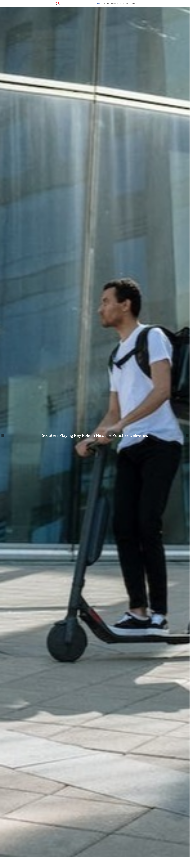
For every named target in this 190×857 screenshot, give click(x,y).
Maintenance (114, 3)
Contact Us (134, 3)
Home (98, 3)
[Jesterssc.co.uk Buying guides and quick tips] (57, 3)
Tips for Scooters (124, 3)
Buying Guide (105, 3)
